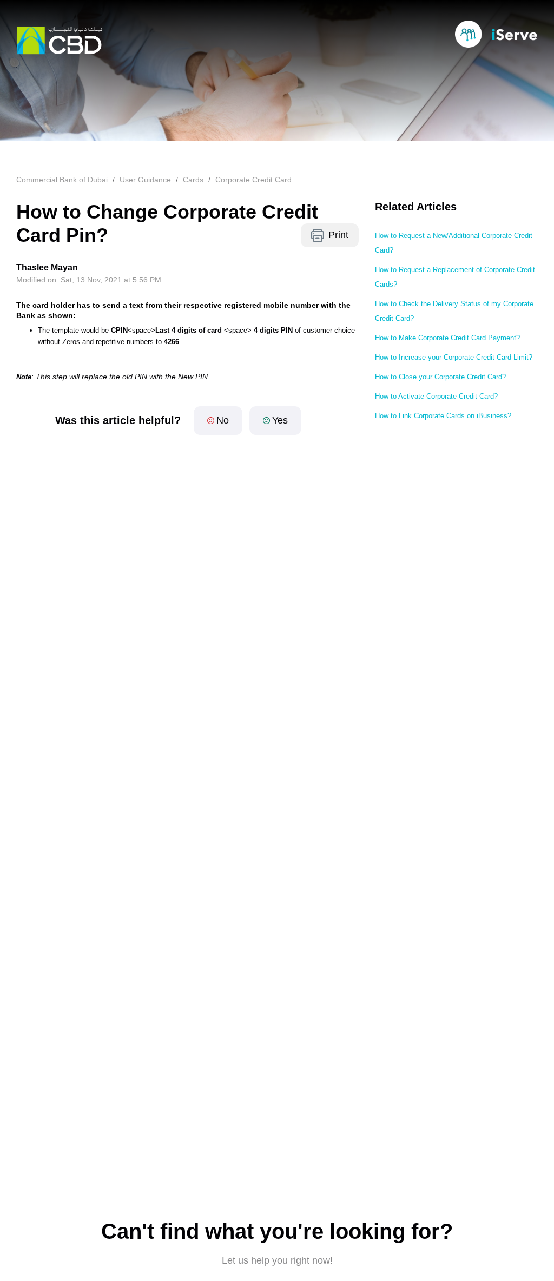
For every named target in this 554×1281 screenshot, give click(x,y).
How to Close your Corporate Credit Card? (440, 377)
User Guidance (145, 179)
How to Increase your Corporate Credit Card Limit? (453, 357)
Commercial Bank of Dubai (62, 179)
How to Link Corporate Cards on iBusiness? (443, 416)
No (222, 420)
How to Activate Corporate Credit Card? (436, 396)
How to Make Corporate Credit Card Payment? (447, 338)
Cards (193, 179)
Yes (280, 420)
